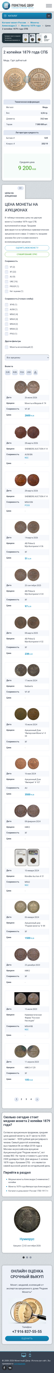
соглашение (19, 1363)
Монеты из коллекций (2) (21, 347)
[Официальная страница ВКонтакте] (10, 1367)
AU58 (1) (13, 309)
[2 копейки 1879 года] (27, 79)
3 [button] (30, 1257)
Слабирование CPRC (27, 254)
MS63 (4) (14, 319)
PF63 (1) (13, 334)
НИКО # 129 (30, 1067)
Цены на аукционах (13, 192)
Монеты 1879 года (31, 25)
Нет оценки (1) (16, 291)
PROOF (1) (14, 286)
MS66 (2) (14, 329)
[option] (27, 1227)
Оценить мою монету (27, 248)
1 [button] (24, 1257)
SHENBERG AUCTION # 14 (36, 449)
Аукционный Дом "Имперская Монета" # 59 (35, 733)
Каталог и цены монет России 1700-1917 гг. (28, 1191)
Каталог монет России (14, 22)
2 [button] (27, 1257)
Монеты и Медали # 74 (35, 403)
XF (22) (13, 272)
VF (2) (12, 267)
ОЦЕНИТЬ (27, 1338)
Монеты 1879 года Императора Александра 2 (29, 1186)
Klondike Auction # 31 (34, 876)
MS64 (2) (14, 324)
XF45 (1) (13, 304)
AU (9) (12, 277)
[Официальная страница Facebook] (4, 1367)
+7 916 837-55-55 (27, 1331)
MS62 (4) (14, 314)
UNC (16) (14, 281)
